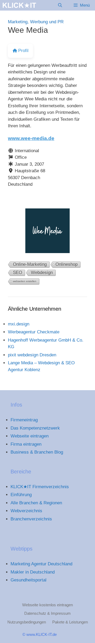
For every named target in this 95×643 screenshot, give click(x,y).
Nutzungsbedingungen (26, 622)
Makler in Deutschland (33, 572)
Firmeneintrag (24, 419)
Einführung (21, 494)
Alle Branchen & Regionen (36, 502)
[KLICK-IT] (19, 5)
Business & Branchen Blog (37, 452)
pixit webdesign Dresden (32, 354)
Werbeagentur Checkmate (33, 331)
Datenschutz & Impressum (47, 613)
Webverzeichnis (26, 510)
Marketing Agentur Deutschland (41, 563)
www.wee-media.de (31, 138)
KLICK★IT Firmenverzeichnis (40, 486)
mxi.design (18, 324)
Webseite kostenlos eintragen (47, 605)
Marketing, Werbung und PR (36, 21)
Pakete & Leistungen (70, 622)
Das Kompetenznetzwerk (35, 428)
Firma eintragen (26, 444)
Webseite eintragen (30, 436)
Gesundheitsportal (28, 580)
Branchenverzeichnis (31, 518)
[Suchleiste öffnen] (60, 5)
